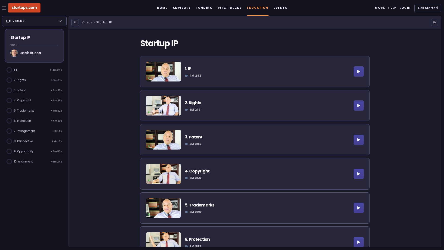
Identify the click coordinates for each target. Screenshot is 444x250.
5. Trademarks (199, 205)
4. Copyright (197, 171)
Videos (87, 22)
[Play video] (359, 71)
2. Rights (193, 103)
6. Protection (197, 239)
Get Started (428, 8)
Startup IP (104, 22)
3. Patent (194, 137)
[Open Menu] (75, 22)
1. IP (188, 69)
